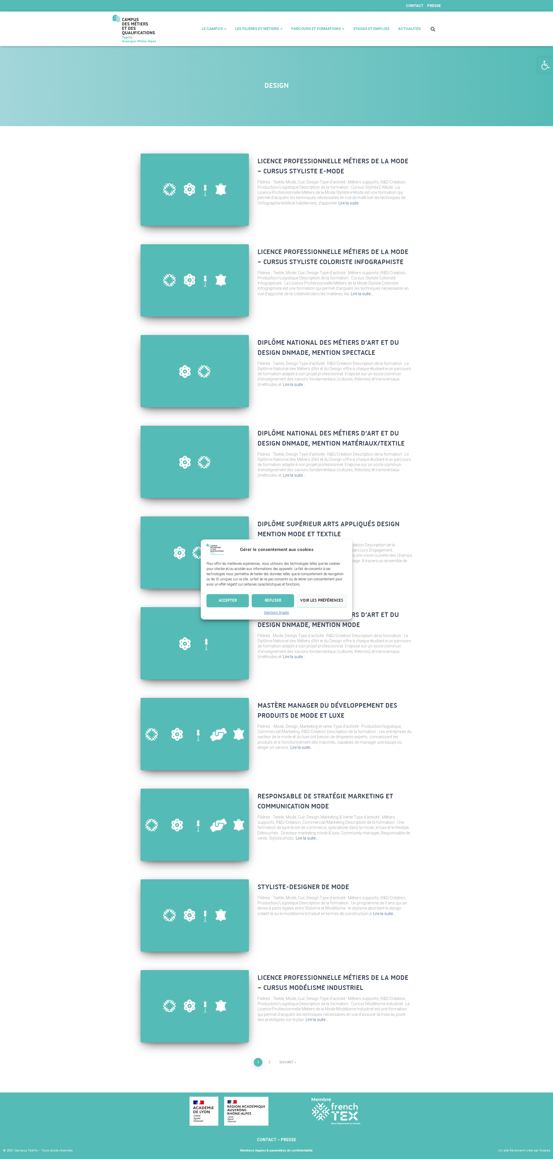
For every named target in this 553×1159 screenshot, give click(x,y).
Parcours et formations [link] (316, 28)
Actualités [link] (409, 28)
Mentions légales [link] (276, 613)
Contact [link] (414, 5)
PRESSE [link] (288, 1139)
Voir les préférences (321, 600)
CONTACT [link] (267, 1139)
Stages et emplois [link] (371, 28)
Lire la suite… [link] (349, 203)
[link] (545, 65)
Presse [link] (434, 5)
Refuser (273, 600)
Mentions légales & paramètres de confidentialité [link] (276, 1150)
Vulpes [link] (544, 1150)
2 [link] (269, 1062)
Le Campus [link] (213, 28)
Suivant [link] (286, 1062)
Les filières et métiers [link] (257, 28)
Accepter (228, 600)
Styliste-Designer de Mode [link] (303, 887)
